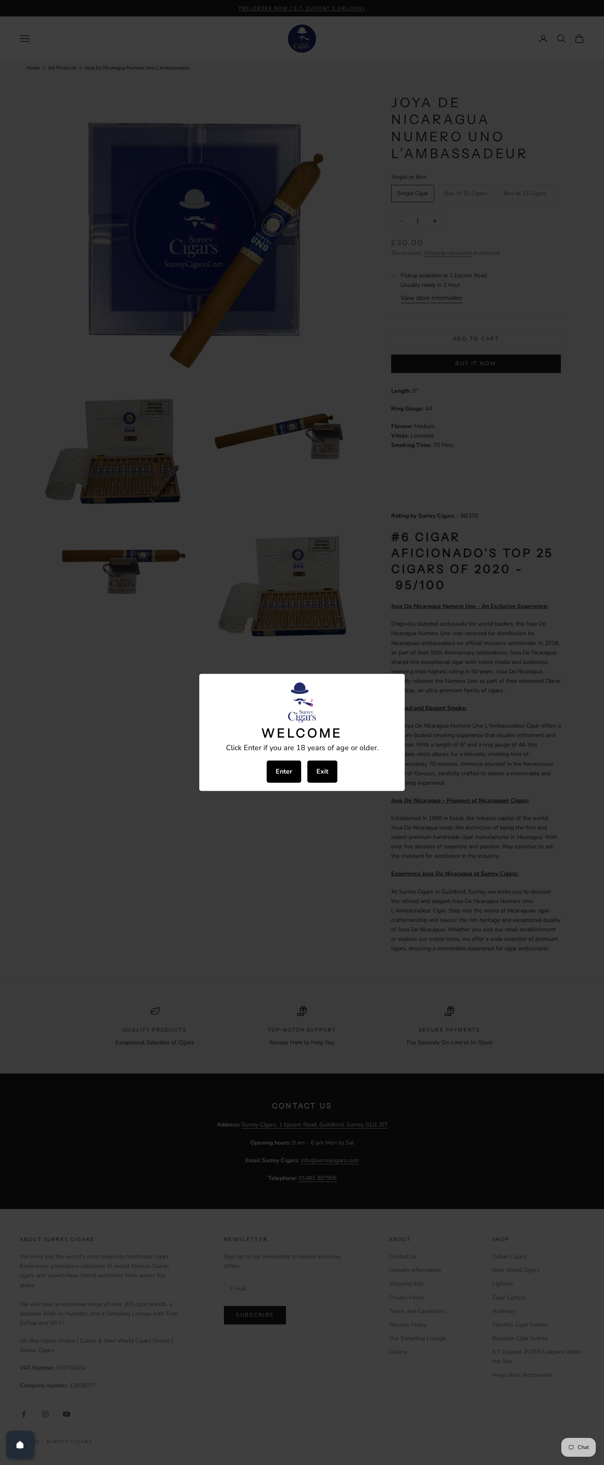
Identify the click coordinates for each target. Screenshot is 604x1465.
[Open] (20, 1445)
